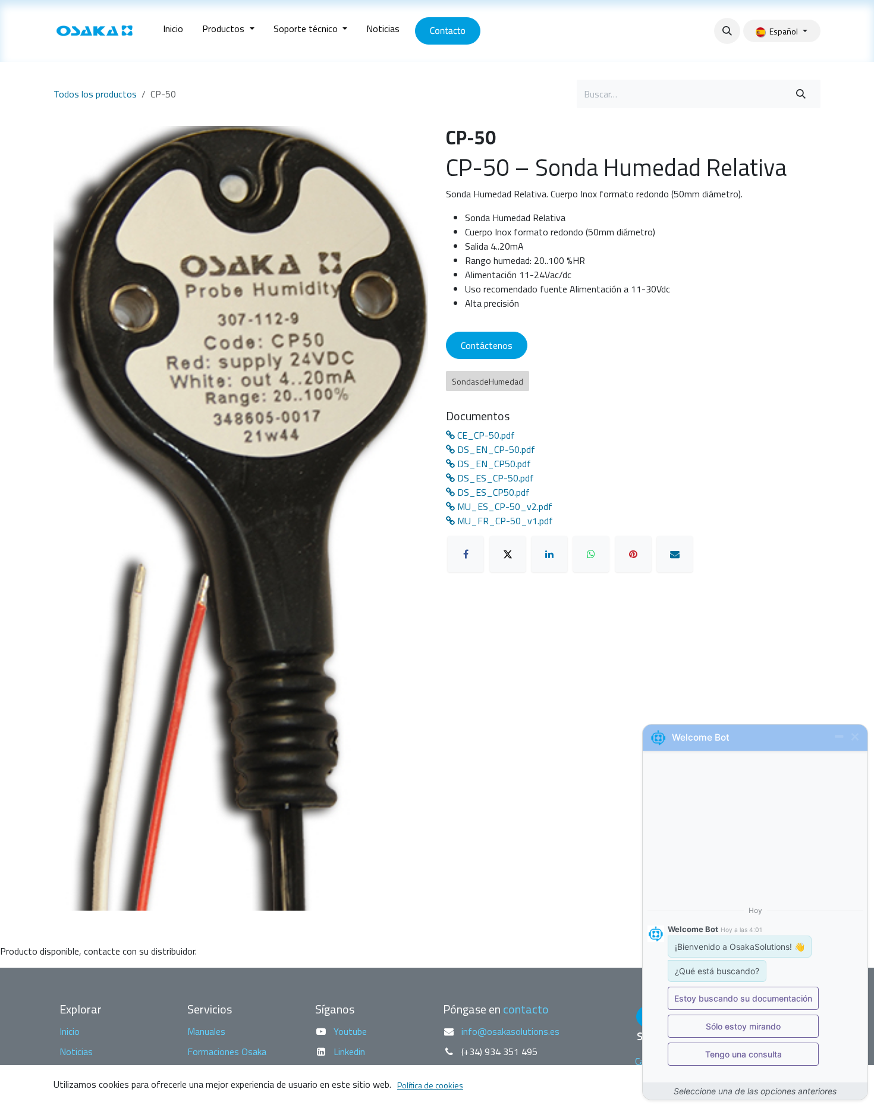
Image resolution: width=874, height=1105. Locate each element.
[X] (508, 554)
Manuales (206, 1031)
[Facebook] (465, 554)
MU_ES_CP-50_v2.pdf (503, 506)
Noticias (76, 1051)
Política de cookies (430, 1085)
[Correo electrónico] (675, 554)
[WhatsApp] (591, 554)
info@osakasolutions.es (510, 1031)
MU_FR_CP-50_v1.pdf (504, 521)
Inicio (69, 1031)
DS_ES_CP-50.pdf (494, 478)
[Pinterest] (633, 554)
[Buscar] (800, 94)
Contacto (448, 31)
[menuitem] (173, 31)
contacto (526, 1009)
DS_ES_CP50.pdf (492, 492)
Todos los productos (95, 94)
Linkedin (349, 1051)
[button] (727, 31)
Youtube (350, 1031)
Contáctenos (487, 345)
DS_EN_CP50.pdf (493, 464)
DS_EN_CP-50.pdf (495, 449)
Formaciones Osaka (226, 1051)
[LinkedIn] (549, 554)
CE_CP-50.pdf (485, 435)
